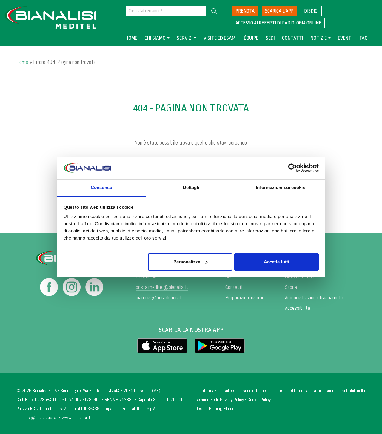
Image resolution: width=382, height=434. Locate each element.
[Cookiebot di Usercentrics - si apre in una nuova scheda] (293, 167)
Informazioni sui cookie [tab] (280, 187)
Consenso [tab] (101, 187)
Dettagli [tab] (191, 187)
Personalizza (186, 261)
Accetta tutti (276, 261)
